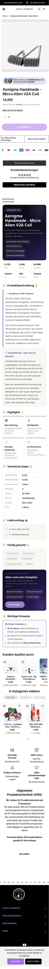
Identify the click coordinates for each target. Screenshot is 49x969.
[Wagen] (44, 9)
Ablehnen (15, 961)
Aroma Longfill (40, 697)
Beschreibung (8, 199)
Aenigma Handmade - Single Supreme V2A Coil (10, 678)
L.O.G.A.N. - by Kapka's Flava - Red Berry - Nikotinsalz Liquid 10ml (13, 725)
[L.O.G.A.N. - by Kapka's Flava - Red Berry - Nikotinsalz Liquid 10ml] (13, 712)
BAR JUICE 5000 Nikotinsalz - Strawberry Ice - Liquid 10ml (36, 725)
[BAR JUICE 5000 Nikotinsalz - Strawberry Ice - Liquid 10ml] (36, 712)
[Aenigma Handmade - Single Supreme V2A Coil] (11, 666)
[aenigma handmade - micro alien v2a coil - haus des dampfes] (25, 45)
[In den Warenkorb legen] (13, 670)
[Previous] (21, 739)
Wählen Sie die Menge (13, 111)
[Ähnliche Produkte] (19, 705)
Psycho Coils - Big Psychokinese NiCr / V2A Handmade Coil (29, 678)
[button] (4, 9)
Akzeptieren (33, 961)
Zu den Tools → (15, 604)
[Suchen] (39, 9)
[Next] (28, 739)
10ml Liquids (10, 697)
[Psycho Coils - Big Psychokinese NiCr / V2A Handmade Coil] (29, 666)
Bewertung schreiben (24, 185)
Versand (19, 104)
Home (5, 16)
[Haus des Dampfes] (24, 9)
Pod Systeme (25, 697)
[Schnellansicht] (7, 670)
